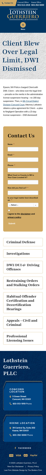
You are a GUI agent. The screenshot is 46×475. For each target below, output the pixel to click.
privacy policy (14, 217)
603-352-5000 (37, 5)
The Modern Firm (35, 470)
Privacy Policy (33, 466)
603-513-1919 (23, 5)
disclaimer (26, 214)
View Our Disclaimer (15, 466)
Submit (11, 223)
